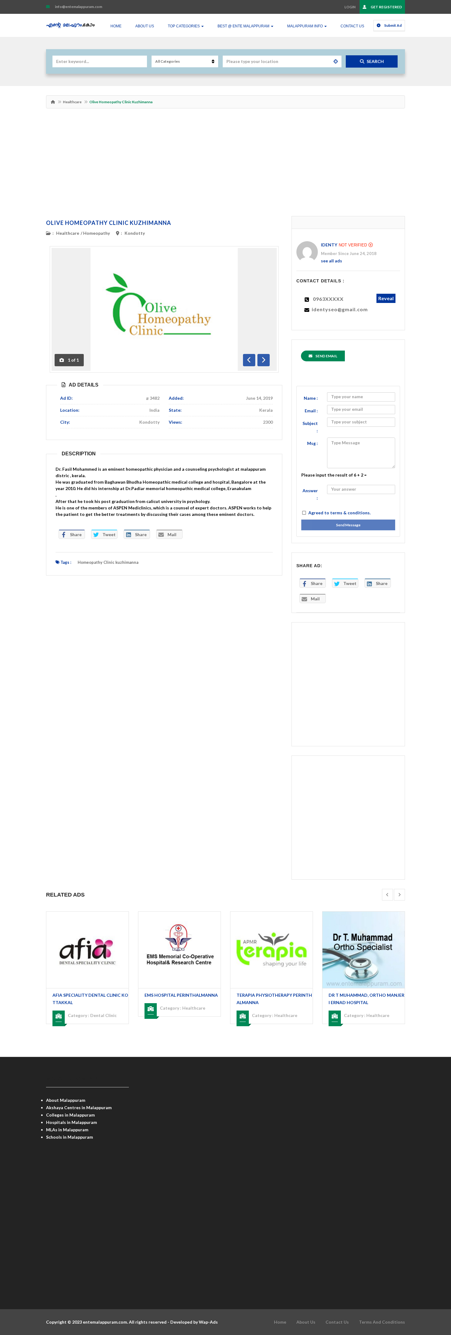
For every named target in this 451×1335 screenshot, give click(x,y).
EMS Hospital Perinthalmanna (181, 995)
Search (375, 61)
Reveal (386, 298)
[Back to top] (431, 1296)
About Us (144, 26)
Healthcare (72, 102)
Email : (311, 410)
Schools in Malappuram (69, 1137)
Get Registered (386, 7)
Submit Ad (393, 25)
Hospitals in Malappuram (71, 1122)
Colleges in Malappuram (70, 1114)
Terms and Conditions (382, 1322)
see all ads (331, 260)
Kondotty (135, 233)
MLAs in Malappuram (67, 1129)
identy (329, 244)
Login (350, 7)
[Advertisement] (225, 165)
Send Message (348, 525)
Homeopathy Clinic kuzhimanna (108, 562)
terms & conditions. (350, 512)
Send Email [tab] (326, 356)
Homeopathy (96, 233)
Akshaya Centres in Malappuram (79, 1107)
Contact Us (352, 26)
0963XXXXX (328, 299)
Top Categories (184, 26)
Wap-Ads (208, 1322)
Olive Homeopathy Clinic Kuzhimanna (108, 222)
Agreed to (339, 512)
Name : (311, 398)
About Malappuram (65, 1100)
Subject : (310, 427)
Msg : (312, 443)
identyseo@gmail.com (340, 309)
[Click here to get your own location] (336, 61)
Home (115, 26)
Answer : (310, 494)
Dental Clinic (103, 1015)
